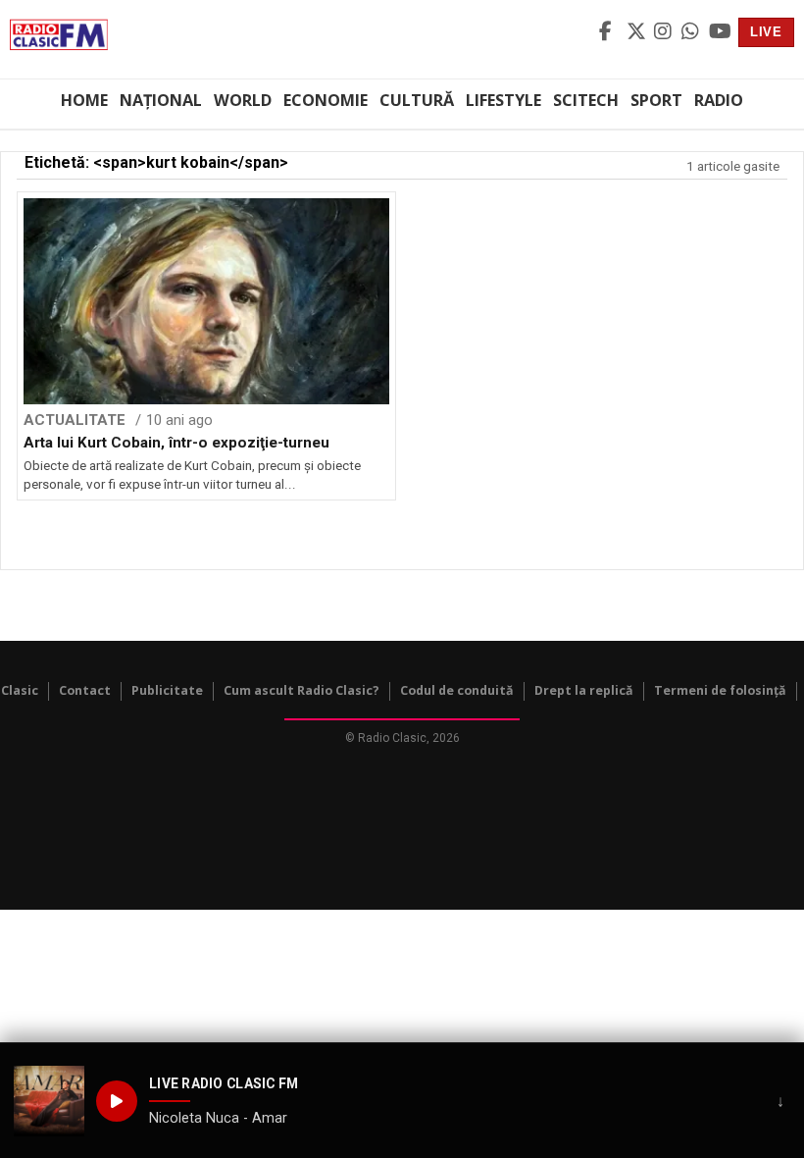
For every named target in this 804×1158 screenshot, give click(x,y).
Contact (85, 690)
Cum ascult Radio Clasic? (301, 690)
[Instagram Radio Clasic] (665, 32)
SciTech (586, 100)
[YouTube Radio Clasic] (719, 32)
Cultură (416, 100)
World (243, 100)
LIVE (766, 32)
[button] (49, 1101)
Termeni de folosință (720, 690)
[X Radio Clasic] (637, 32)
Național (161, 100)
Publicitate (167, 690)
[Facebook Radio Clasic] (610, 32)
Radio (718, 100)
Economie (325, 100)
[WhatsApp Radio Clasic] (692, 32)
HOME (84, 100)
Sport (656, 100)
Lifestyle (503, 100)
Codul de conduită (457, 690)
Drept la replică (583, 690)
